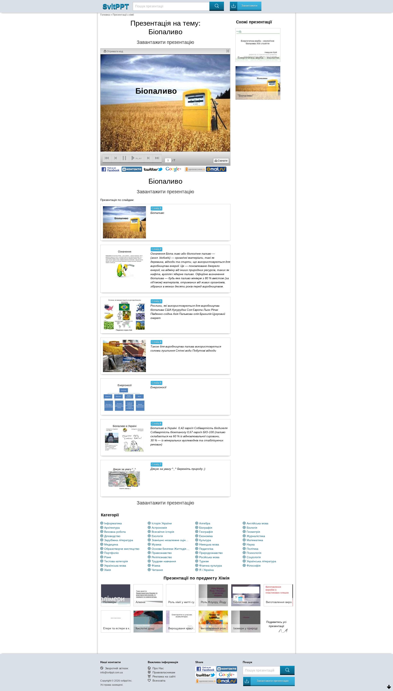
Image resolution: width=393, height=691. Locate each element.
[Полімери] (115, 595)
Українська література (261, 561)
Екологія (157, 536)
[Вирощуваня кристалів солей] (180, 621)
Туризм (204, 561)
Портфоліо (111, 552)
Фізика (156, 565)
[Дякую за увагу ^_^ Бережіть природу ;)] (124, 478)
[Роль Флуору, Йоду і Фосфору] (213, 595)
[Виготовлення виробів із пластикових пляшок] (278, 595)
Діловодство (112, 536)
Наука (251, 544)
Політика (252, 548)
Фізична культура (210, 565)
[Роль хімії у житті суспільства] (180, 595)
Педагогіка (206, 548)
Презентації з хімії (123, 14)
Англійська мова (257, 523)
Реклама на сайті (163, 676)
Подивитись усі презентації (276, 624)
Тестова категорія (116, 561)
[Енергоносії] (124, 396)
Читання (157, 569)
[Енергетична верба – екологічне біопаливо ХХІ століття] (258, 44)
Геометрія (253, 531)
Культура (205, 540)
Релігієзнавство (162, 557)
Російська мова (209, 557)
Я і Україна (206, 569)
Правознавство (162, 552)
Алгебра (204, 523)
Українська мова (115, 565)
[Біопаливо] (124, 222)
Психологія (254, 552)
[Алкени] (148, 595)
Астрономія (159, 527)
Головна (105, 14)
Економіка (206, 536)
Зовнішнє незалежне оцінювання (171, 540)
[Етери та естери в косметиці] (115, 621)
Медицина (111, 544)
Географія (206, 531)
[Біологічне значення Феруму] (245, 595)
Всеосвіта (158, 680)
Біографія (205, 527)
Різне (107, 557)
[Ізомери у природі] (245, 621)
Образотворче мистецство (121, 548)
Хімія (107, 569)
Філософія (254, 565)
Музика (156, 544)
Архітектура (112, 527)
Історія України (162, 523)
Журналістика (256, 536)
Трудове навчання (164, 561)
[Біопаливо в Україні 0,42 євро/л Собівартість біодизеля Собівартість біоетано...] (124, 437)
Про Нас (158, 668)
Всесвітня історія (163, 531)
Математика (255, 540)
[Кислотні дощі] (148, 621)
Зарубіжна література (118, 540)
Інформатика (113, 523)
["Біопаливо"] (258, 82)
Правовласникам (163, 672)
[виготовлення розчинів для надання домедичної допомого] (213, 621)
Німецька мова (209, 544)
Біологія (252, 527)
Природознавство (211, 552)
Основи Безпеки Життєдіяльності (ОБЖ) (171, 548)
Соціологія (254, 557)
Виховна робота (115, 531)
